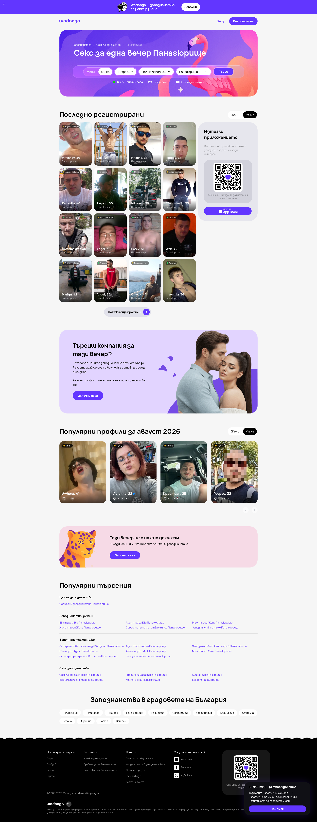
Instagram (186, 759)
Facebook (186, 767)
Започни (190, 7)
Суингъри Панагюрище (207, 675)
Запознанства (82, 45)
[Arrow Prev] (246, 510)
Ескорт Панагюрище (205, 680)
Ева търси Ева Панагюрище (77, 622)
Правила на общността (139, 758)
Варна (50, 770)
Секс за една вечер (108, 45)
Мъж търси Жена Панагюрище (212, 622)
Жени (91, 72)
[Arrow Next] (255, 510)
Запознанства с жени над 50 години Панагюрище (91, 646)
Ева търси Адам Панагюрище (78, 651)
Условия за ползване (95, 758)
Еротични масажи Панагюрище (146, 675)
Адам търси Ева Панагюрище (145, 622)
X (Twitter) (186, 775)
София (50, 758)
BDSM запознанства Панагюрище (81, 680)
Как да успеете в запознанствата (145, 764)
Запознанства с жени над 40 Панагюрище (219, 646)
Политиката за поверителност (270, 801)
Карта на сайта (135, 781)
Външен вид (132, 776)
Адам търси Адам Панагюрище (146, 646)
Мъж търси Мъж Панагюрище (211, 651)
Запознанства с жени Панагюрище (148, 656)
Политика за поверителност (100, 770)
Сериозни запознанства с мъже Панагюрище (155, 627)
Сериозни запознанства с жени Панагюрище (88, 656)
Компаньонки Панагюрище (143, 680)
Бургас (51, 776)
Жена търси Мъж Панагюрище (146, 651)
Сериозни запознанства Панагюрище (84, 604)
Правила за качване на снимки (100, 764)
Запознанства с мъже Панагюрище (215, 627)
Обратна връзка (135, 770)
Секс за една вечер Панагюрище (80, 675)
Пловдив (51, 764)
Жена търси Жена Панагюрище (80, 627)
